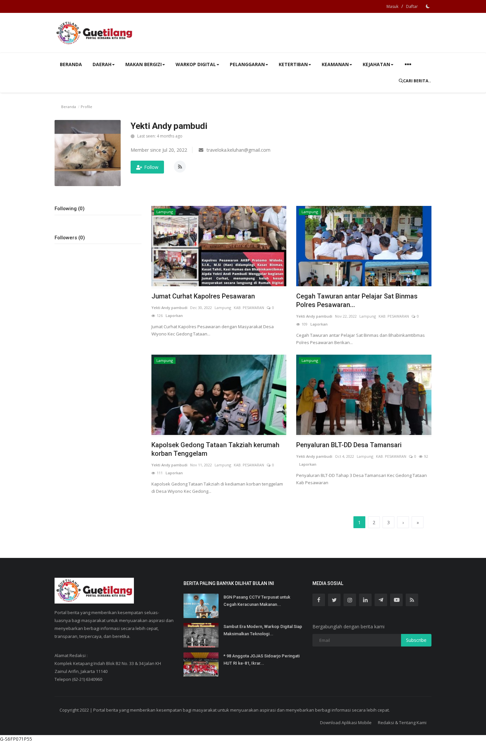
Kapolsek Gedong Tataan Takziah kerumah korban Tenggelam (215, 449)
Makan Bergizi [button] (143, 64)
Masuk (392, 6)
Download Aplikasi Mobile (346, 722)
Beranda (71, 64)
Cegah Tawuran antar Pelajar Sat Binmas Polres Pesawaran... (357, 300)
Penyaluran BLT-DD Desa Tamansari (349, 445)
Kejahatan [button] (376, 64)
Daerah (102, 64)
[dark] (427, 6)
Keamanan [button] (335, 64)
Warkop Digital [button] (196, 64)
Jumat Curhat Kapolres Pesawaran (203, 296)
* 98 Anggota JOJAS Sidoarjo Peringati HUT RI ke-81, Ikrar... (261, 659)
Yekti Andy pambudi (169, 307)
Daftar (412, 6)
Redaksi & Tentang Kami (402, 722)
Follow (151, 167)
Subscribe (416, 640)
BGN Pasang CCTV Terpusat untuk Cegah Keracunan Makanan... (256, 601)
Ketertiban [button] (293, 64)
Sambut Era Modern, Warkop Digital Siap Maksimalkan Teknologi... (262, 630)
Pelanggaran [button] (247, 64)
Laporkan (173, 315)
